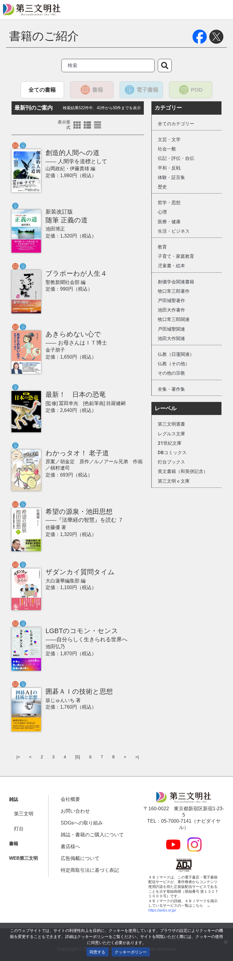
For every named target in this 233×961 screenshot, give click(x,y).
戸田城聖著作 (171, 300)
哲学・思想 (169, 202)
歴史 (162, 187)
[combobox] (108, 65)
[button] (14, 799)
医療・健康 (169, 221)
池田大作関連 (171, 338)
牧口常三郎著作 (174, 291)
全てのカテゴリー (176, 123)
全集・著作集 (171, 389)
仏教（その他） (174, 363)
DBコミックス (172, 452)
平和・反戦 (169, 168)
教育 (162, 247)
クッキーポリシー (131, 951)
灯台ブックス (171, 462)
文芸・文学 (169, 139)
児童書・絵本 (171, 265)
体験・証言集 (171, 177)
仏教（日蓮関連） (176, 354)
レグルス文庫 (171, 434)
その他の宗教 (171, 373)
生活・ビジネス (174, 231)
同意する (97, 951)
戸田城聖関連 (171, 329)
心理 (162, 212)
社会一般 (167, 149)
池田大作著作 (171, 310)
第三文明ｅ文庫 (174, 481)
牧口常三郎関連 (174, 319)
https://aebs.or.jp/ (162, 910)
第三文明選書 (171, 424)
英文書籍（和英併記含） (183, 471)
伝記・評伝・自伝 (176, 158)
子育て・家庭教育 (176, 256)
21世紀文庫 (169, 443)
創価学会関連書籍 (176, 282)
